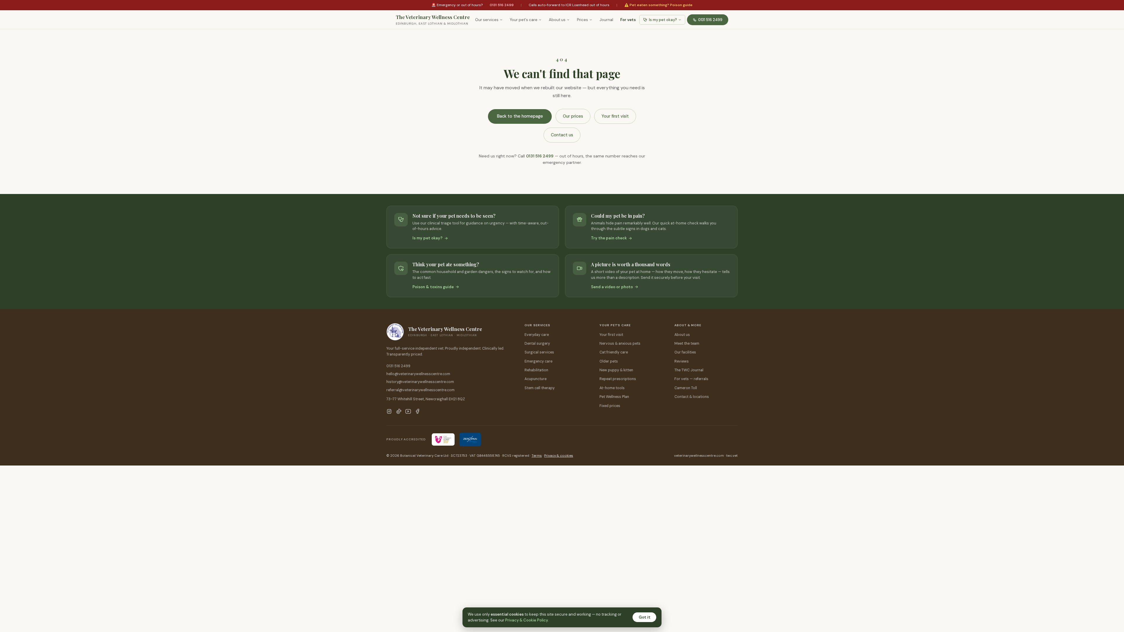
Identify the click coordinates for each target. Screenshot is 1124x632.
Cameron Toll (685, 388)
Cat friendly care (613, 352)
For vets (628, 19)
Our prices (573, 116)
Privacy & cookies (558, 456)
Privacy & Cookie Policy (526, 620)
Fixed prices (609, 405)
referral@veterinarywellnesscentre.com (420, 390)
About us (557, 19)
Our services (486, 19)
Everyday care (537, 334)
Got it (644, 617)
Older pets (608, 361)
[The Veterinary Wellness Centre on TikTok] (399, 412)
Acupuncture (535, 379)
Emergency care (538, 361)
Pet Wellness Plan (614, 396)
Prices (582, 19)
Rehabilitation (536, 370)
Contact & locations (691, 396)
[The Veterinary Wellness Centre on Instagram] (389, 412)
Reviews (681, 361)
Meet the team (686, 343)
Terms (537, 456)
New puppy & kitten (616, 370)
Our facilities (685, 352)
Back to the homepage (520, 116)
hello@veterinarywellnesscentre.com (418, 374)
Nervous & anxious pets (619, 343)
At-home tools (612, 388)
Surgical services (539, 352)
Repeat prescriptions (617, 379)
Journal (606, 19)
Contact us (562, 135)
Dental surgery (537, 343)
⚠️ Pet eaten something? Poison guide (658, 5)
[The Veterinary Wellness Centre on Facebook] (417, 412)
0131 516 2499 (502, 5)
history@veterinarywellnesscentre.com (420, 381)
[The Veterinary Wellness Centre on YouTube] (408, 412)
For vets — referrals (691, 379)
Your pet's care (523, 19)
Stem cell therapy (540, 388)
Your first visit (615, 116)
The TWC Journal (688, 370)
